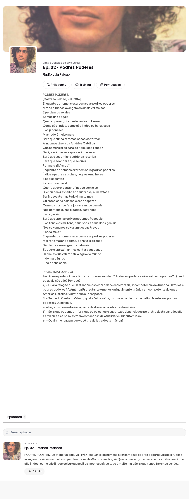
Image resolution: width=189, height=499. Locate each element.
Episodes (16, 417)
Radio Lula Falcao (56, 74)
